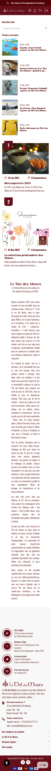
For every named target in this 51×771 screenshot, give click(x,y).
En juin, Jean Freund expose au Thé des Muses (33, 49)
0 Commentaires (39, 178)
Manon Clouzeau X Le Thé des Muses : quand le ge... (33, 69)
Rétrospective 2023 (17, 183)
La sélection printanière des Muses (23, 256)
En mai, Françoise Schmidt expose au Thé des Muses (33, 89)
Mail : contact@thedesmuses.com (19, 725)
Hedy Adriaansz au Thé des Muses (34, 129)
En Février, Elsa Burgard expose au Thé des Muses (33, 109)
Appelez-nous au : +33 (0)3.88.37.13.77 (22, 721)
